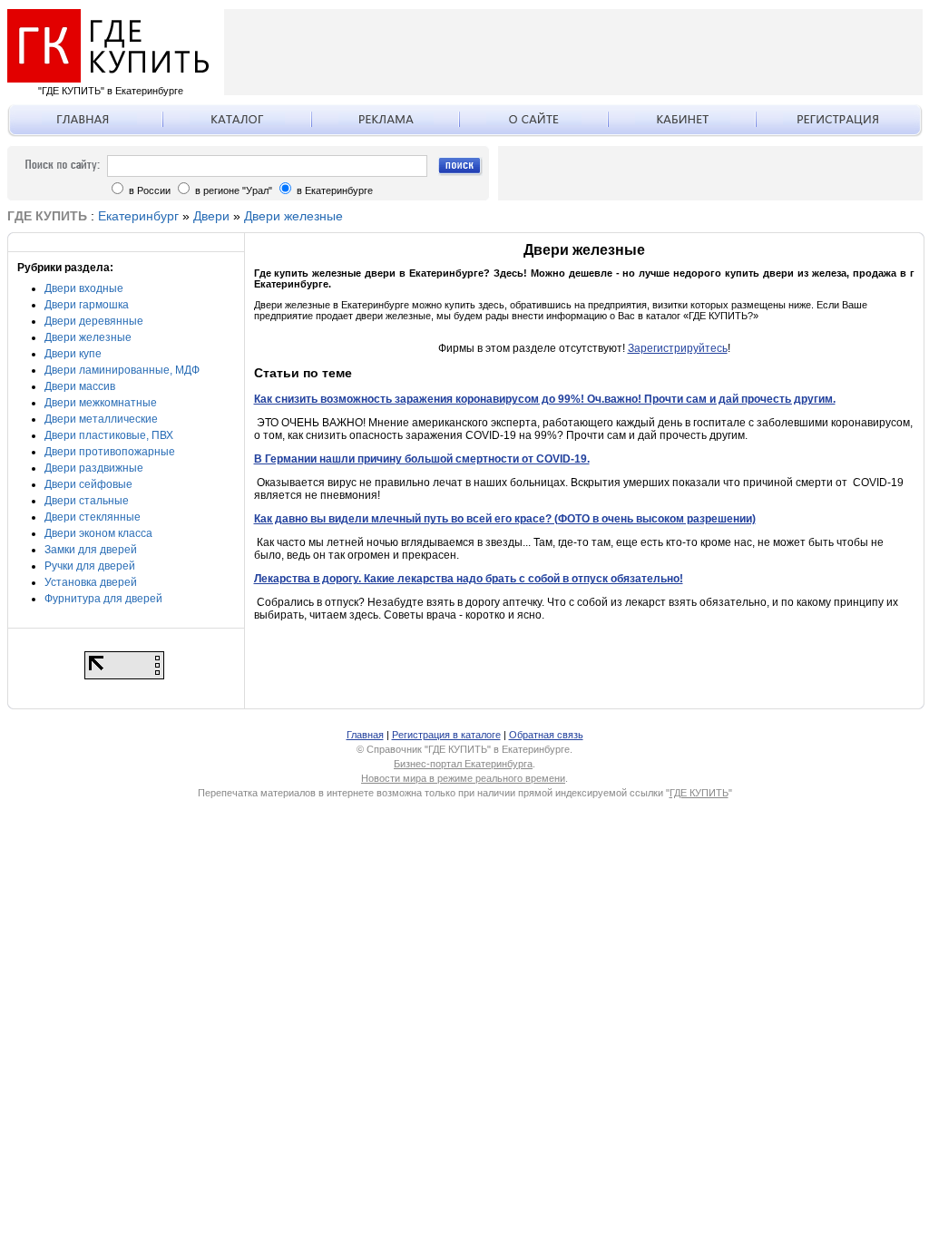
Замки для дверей (90, 549)
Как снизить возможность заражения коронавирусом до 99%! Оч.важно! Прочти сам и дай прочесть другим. (545, 399)
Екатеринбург (138, 216)
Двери (211, 216)
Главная (365, 734)
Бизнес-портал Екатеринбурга (463, 763)
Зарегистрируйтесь (678, 348)
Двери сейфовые (88, 484)
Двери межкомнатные (100, 402)
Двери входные (83, 288)
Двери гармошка (86, 304)
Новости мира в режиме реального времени (463, 778)
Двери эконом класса (98, 533)
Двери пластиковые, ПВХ (108, 435)
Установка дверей (90, 582)
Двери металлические (101, 419)
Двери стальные (86, 500)
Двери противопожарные (109, 451)
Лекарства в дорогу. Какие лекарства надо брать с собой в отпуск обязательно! (468, 578)
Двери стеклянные (92, 517)
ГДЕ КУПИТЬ (699, 792)
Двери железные (293, 216)
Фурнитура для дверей (103, 598)
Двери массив (79, 386)
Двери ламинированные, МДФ (122, 370)
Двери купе (73, 353)
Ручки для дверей (89, 566)
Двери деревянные (93, 321)
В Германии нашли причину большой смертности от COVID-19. (422, 459)
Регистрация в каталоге (446, 734)
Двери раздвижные (93, 468)
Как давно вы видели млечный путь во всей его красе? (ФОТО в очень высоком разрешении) (505, 518)
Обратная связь (546, 734)
